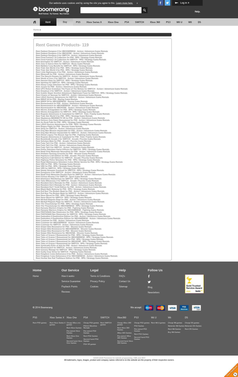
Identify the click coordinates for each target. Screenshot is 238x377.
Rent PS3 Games (141, 334)
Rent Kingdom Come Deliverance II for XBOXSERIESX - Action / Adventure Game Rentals (76, 256)
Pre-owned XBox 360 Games (124, 337)
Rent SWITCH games (106, 324)
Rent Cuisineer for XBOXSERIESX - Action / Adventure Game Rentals (67, 222)
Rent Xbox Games (74, 328)
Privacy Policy (97, 281)
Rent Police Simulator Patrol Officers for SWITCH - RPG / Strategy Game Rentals (72, 149)
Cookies (94, 286)
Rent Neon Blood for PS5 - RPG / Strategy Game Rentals (61, 195)
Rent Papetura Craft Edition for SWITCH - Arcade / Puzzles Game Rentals (69, 158)
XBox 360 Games (124, 333)
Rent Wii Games (174, 329)
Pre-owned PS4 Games (89, 332)
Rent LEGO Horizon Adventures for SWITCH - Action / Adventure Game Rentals (72, 97)
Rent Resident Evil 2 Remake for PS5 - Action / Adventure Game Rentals (69, 183)
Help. (197, 11)
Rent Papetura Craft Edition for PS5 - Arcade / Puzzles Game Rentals (67, 156)
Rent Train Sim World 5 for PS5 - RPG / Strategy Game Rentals (64, 116)
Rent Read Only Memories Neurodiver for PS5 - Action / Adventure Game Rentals (73, 151)
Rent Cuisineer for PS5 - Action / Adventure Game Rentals (62, 220)
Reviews (66, 291)
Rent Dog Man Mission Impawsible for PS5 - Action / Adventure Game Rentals (71, 131)
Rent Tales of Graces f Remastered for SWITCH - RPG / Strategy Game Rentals (71, 243)
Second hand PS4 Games (90, 340)
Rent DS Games (191, 329)
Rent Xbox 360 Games (123, 329)
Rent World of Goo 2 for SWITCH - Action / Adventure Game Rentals (67, 78)
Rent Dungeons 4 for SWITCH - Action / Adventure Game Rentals (65, 172)
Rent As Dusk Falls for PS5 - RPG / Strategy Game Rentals (62, 122)
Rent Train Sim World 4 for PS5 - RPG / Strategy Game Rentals (64, 68)
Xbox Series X (94, 22)
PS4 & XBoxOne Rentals (90, 327)
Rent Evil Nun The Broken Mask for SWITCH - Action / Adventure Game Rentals (72, 193)
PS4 (127, 22)
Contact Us (124, 281)
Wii (169, 317)
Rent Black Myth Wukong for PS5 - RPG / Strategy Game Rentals (65, 189)
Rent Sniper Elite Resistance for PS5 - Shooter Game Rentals (63, 227)
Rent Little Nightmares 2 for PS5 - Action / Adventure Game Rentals (67, 72)
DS (199, 22)
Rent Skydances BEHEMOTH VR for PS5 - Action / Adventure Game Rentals (70, 118)
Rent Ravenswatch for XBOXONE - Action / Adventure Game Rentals (67, 108)
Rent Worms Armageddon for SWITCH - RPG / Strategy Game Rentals (67, 112)
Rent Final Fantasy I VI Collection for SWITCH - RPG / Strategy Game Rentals (71, 60)
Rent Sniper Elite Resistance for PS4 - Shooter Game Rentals (63, 231)
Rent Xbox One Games (73, 337)
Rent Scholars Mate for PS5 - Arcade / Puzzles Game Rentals (63, 141)
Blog (150, 287)
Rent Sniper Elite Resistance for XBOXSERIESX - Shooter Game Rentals (68, 229)
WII (190, 22)
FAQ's (122, 276)
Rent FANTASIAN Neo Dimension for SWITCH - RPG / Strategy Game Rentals (71, 214)
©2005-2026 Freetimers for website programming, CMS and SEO (119, 358)
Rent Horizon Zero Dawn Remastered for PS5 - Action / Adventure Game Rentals (73, 120)
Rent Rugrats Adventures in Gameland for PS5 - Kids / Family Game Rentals (71, 137)
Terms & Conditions (100, 276)
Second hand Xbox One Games (74, 342)
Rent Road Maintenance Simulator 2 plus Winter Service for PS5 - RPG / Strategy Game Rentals (79, 162)
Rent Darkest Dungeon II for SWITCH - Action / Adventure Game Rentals (69, 55)
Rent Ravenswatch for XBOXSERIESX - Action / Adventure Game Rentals (69, 105)
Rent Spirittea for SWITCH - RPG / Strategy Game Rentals (62, 82)
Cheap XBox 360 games (124, 324)
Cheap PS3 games (141, 323)
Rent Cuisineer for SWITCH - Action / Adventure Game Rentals (64, 225)
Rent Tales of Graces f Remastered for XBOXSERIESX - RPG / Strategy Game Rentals (74, 237)
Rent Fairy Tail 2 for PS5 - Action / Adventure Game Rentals (63, 143)
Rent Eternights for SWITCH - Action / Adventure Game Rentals (65, 62)
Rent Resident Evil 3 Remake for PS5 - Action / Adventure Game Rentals (69, 185)
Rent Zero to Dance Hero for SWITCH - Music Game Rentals (63, 64)
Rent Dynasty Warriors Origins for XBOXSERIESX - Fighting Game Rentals (70, 210)
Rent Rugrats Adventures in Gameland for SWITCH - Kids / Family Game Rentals (73, 114)
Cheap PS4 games (91, 323)
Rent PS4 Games (90, 336)
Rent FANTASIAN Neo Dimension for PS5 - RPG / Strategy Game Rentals (69, 212)
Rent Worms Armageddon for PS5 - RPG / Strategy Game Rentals (65, 110)
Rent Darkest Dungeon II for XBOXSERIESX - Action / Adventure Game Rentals (72, 51)
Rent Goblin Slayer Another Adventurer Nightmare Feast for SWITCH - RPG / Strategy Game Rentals (81, 93)
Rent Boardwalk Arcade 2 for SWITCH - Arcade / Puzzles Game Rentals (68, 139)
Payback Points (70, 286)
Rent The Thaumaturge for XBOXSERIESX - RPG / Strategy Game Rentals (69, 206)
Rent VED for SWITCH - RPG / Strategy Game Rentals (60, 168)
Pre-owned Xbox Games (73, 332)
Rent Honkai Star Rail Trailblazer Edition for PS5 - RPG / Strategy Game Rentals (72, 258)
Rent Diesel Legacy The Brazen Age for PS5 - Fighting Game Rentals (67, 135)
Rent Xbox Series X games (58, 324)
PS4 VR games (89, 344)
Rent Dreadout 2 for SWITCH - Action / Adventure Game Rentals (65, 91)
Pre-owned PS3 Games (140, 330)
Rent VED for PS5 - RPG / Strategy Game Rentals (58, 164)
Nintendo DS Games (193, 326)
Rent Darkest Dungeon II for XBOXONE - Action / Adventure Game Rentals (70, 53)
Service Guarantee (71, 281)
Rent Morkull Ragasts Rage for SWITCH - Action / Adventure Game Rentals (70, 202)
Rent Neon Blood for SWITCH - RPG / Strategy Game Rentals (63, 197)
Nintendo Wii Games (176, 326)
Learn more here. (124, 3)
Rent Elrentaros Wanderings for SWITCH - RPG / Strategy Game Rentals (68, 179)
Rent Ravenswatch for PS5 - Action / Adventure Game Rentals (64, 103)
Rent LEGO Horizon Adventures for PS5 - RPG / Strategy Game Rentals (68, 124)
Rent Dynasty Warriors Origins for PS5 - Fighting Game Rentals (65, 208)
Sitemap (123, 286)
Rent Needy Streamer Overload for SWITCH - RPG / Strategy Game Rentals (70, 170)
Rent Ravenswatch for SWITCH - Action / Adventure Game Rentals (66, 248)
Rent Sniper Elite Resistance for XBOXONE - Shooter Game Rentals (67, 233)
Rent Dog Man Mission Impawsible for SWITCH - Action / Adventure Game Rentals (73, 133)
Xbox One (113, 22)
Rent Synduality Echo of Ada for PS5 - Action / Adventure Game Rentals (69, 245)
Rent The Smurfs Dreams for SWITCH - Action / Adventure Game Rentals (69, 76)
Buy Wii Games (174, 332)
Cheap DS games (192, 323)
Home (36, 30)
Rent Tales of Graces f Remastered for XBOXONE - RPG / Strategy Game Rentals (72, 241)
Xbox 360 (155, 22)
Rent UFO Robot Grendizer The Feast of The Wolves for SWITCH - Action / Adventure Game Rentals (82, 89)
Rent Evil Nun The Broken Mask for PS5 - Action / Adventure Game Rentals (70, 191)
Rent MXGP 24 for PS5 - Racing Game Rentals (57, 99)
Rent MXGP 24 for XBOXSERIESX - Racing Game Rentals (62, 101)
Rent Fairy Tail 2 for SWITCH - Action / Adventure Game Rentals (65, 147)
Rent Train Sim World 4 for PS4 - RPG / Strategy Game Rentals (64, 70)
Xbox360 (121, 317)
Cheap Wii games (175, 323)
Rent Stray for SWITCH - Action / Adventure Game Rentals (62, 128)
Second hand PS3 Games (141, 338)
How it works (68, 276)
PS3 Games (139, 326)
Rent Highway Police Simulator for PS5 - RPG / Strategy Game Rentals (68, 160)
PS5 (78, 22)
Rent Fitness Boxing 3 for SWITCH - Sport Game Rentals (62, 177)
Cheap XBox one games (73, 324)
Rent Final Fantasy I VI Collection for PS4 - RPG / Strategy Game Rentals (69, 57)
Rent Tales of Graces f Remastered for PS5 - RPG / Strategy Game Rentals (69, 235)
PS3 (168, 22)
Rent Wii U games (158, 323)
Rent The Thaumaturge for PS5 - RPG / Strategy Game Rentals (64, 204)
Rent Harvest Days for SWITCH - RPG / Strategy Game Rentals (64, 80)
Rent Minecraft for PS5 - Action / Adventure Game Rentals (62, 74)
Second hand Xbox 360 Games (125, 342)
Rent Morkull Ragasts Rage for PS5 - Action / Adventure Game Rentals (68, 200)
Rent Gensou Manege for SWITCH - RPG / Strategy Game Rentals (65, 250)
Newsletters (154, 292)
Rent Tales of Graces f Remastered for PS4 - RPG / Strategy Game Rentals (69, 239)
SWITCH (139, 22)
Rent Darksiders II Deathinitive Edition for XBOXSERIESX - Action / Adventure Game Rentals (78, 218)
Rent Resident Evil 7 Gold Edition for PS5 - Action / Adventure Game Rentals (71, 187)
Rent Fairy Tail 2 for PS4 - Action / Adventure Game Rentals (63, 145)
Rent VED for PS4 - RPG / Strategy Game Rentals (58, 166)
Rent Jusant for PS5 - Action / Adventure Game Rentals (61, 87)
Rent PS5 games (40, 323)
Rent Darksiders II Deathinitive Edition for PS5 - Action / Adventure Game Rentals (73, 216)
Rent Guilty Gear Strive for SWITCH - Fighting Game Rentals (63, 252)
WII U (179, 22)
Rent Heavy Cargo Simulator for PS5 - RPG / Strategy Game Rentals (67, 85)
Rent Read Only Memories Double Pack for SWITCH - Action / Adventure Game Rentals (75, 174)
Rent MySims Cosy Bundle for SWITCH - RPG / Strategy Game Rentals (68, 66)
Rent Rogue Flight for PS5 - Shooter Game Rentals (59, 126)
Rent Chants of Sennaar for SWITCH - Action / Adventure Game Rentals (68, 95)
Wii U (153, 317)
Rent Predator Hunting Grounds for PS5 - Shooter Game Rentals (65, 154)
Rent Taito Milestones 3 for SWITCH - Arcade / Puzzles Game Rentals (67, 181)
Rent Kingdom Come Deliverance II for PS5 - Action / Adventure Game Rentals (72, 254)
